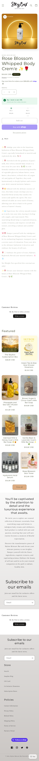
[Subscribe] (32, 602)
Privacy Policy (8, 711)
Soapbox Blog (8, 676)
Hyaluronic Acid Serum (10, 476)
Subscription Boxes (10, 691)
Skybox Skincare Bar (16, 756)
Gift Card (7, 681)
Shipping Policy (9, 721)
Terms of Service (10, 726)
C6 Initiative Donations (12, 686)
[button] (2, 5)
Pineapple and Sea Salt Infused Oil (10, 405)
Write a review (19, 316)
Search (6, 671)
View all (19, 487)
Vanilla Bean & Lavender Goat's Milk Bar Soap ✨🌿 (28, 441)
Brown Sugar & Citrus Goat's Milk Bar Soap (29, 400)
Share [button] (6, 139)
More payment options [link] (19, 132)
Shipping (4, 77)
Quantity (4, 87)
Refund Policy (9, 716)
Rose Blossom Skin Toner (29, 472)
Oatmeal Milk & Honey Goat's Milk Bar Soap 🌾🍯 (10, 440)
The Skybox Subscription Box (10, 356)
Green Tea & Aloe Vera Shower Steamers (29, 365)
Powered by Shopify (27, 756)
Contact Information (11, 706)
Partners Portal (9, 731)
